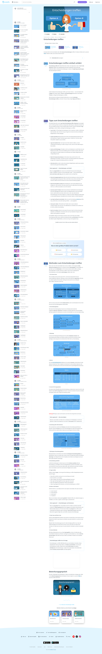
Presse (69, 636)
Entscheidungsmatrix (57, 362)
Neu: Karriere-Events (82, 2)
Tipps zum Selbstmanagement (60, 37)
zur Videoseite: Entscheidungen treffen (67, 604)
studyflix (7, 2)
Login (92, 2)
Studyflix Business (60, 636)
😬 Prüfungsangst (74, 254)
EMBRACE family (53, 649)
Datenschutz (50, 646)
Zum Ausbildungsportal (52, 632)
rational (78, 199)
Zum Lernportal (41, 632)
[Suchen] (74, 2)
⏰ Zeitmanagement (59, 254)
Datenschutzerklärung (81, 258)
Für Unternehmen (43, 636)
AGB (44, 646)
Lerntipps (52, 37)
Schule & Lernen (47, 37)
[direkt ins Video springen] (66, 80)
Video (45, 53)
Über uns (24, 636)
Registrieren (97, 2)
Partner (52, 636)
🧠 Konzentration (74, 250)
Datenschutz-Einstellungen (59, 646)
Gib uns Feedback (69, 646)
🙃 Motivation (58, 250)
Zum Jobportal (63, 632)
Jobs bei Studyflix (33, 636)
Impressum (40, 646)
